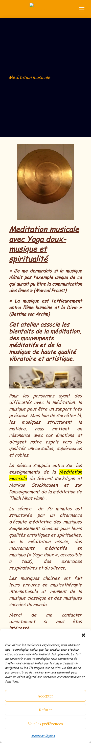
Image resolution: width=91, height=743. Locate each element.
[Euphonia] (45, 9)
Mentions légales (43, 736)
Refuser (45, 709)
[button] (83, 635)
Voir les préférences (45, 723)
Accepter (45, 695)
